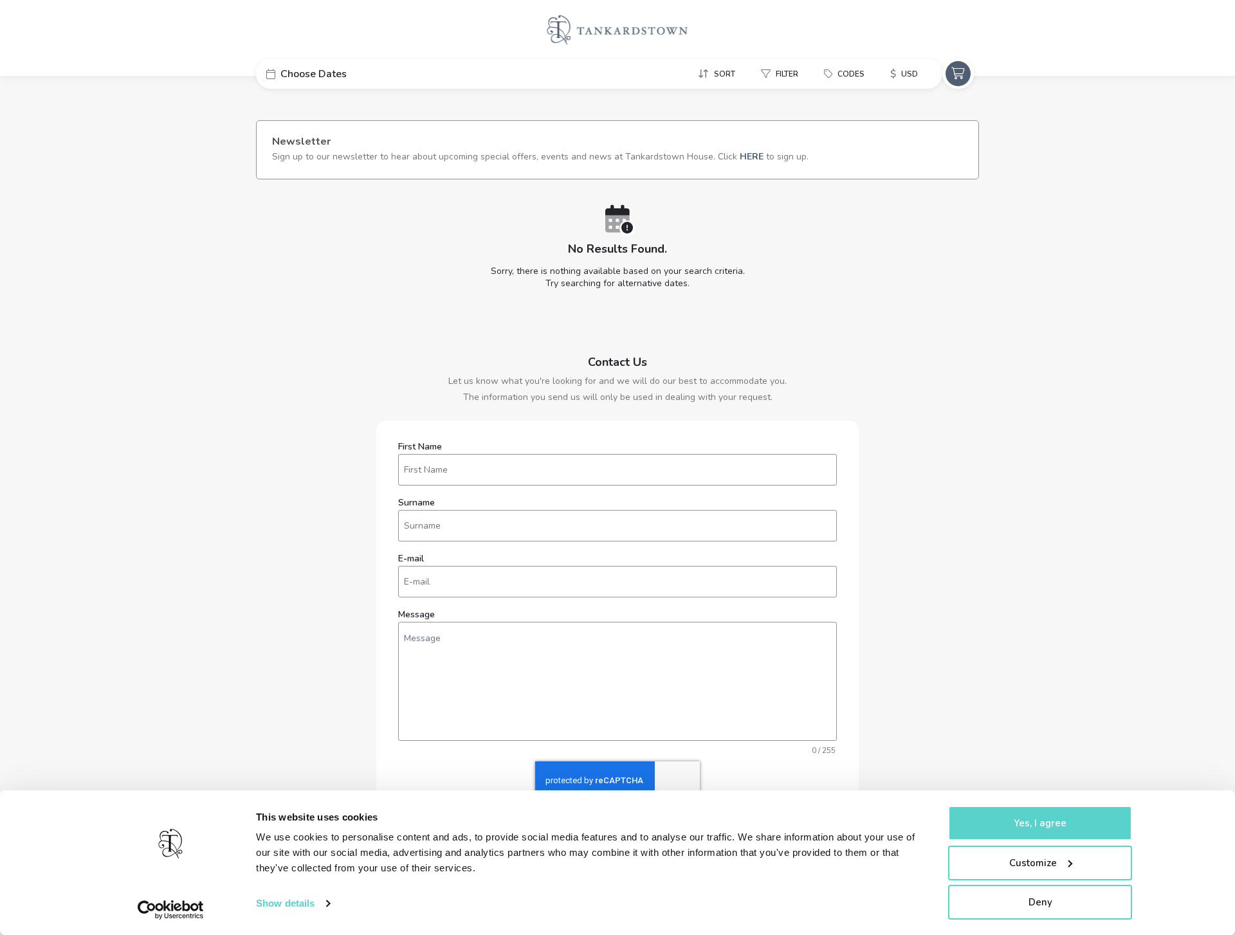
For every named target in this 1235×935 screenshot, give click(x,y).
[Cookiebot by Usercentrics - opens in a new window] (170, 910)
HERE (752, 156)
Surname (416, 502)
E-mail (411, 558)
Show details (285, 903)
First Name (420, 446)
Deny (1040, 902)
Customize (1033, 863)
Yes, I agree (1040, 823)
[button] (352, 74)
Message (416, 614)
